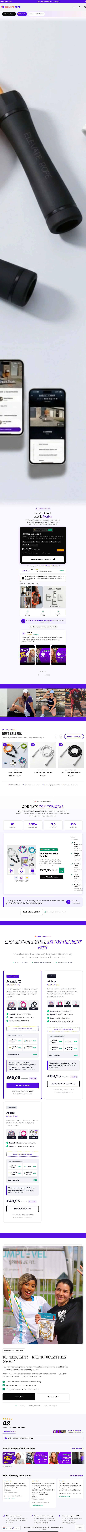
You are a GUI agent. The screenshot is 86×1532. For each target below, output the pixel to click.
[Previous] (56, 736)
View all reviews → (76, 1449)
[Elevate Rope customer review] (14, 1458)
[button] (73, 7)
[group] (43, 1458)
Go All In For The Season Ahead (63, 1084)
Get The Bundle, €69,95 (31, 912)
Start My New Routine (22, 1209)
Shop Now (19, 1397)
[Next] (61, 736)
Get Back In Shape (22, 1085)
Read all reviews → (9, 1431)
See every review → (76, 1475)
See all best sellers (74, 736)
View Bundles (53, 1397)
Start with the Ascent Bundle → (49, 566)
